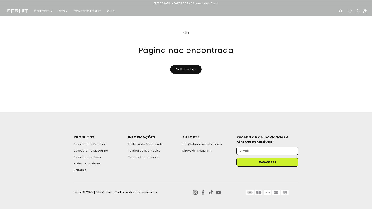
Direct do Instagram (197, 150)
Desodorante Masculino (91, 150)
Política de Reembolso (144, 150)
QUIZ (110, 11)
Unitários (80, 170)
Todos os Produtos (87, 163)
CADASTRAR (267, 162)
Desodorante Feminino (90, 144)
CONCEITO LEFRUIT (87, 11)
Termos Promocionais (144, 157)
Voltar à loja (186, 69)
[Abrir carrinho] (365, 11)
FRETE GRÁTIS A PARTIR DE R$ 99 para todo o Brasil (186, 3)
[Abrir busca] (341, 11)
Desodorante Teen (87, 157)
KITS (63, 11)
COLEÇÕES (43, 11)
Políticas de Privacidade (145, 144)
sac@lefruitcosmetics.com (202, 144)
